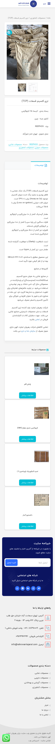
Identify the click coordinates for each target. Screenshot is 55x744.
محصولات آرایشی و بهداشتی (36, 682)
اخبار (46, 705)
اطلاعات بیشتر (27, 395)
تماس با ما (44, 714)
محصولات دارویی (41, 147)
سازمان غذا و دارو (28, 331)
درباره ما (45, 710)
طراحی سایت (46, 740)
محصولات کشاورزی (37, 18)
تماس (37, 319)
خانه (49, 18)
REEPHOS (33, 144)
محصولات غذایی (15, 144)
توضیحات (39, 165)
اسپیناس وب (33, 740)
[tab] (40, 165)
